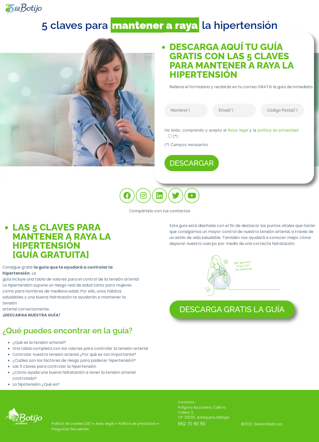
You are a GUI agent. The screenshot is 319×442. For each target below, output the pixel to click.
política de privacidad (278, 130)
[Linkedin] (159, 195)
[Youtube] (191, 195)
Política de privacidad (137, 423)
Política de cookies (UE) (71, 423)
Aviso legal (238, 130)
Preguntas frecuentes (70, 429)
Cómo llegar (188, 429)
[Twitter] (175, 195)
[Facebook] (127, 195)
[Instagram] (143, 195)
